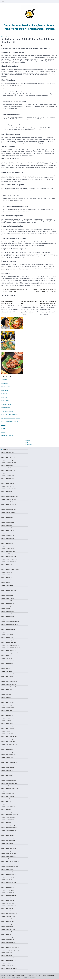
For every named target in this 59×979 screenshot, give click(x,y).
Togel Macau (28, 444)
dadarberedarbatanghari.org (8, 931)
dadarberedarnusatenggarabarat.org (10, 569)
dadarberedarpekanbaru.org (8, 929)
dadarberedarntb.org (6, 772)
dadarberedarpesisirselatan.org (8, 874)
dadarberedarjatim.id (6, 608)
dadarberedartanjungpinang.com (9, 499)
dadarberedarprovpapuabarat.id (9, 642)
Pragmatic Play (5, 407)
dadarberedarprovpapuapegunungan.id (10, 647)
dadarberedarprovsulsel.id (7, 660)
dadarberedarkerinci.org (7, 937)
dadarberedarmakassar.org (7, 520)
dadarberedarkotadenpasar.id (8, 686)
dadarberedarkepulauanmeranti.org (9, 911)
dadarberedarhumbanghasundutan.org (10, 788)
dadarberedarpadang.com (7, 483)
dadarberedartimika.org (7, 553)
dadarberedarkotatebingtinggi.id (9, 681)
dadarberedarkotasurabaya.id (8, 684)
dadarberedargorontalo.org (7, 530)
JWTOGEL (4, 380)
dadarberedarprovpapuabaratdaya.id (10, 645)
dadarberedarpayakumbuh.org (8, 895)
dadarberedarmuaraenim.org (8, 965)
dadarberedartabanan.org (7, 767)
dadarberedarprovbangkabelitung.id (10, 621)
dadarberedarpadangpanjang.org (9, 890)
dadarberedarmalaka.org (7, 822)
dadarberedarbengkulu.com (8, 494)
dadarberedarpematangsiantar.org (9, 848)
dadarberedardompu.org (7, 778)
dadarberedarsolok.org (6, 879)
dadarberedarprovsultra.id (7, 663)
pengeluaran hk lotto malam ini (9, 414)
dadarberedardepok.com (7, 467)
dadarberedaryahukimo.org (7, 796)
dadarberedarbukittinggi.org (8, 887)
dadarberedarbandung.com (8, 454)
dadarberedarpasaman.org (7, 869)
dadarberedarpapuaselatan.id (8, 650)
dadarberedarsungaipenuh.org (8, 957)
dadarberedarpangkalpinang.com (9, 501)
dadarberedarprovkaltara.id (8, 619)
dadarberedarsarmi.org (6, 765)
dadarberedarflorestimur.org (8, 785)
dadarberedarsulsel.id (6, 671)
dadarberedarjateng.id (6, 606)
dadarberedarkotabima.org (7, 801)
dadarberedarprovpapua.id (7, 639)
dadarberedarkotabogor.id (7, 702)
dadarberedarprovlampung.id (8, 626)
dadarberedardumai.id (6, 710)
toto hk (3, 428)
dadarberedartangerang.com (8, 470)
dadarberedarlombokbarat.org (8, 780)
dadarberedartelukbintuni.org (8, 806)
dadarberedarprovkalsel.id (7, 613)
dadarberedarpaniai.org (7, 725)
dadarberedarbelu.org (6, 811)
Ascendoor (19, 977)
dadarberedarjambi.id (6, 600)
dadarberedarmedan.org (7, 770)
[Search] (56, 2)
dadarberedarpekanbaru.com (8, 486)
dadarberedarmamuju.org (7, 533)
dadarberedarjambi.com (7, 491)
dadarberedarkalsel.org (7, 580)
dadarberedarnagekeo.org (7, 835)
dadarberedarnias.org (6, 564)
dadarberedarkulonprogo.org (8, 739)
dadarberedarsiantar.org (7, 843)
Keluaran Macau (5, 386)
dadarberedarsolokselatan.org (8, 882)
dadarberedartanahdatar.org (8, 884)
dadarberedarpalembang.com (8, 481)
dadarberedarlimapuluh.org (7, 864)
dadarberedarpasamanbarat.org (9, 871)
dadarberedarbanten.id (6, 587)
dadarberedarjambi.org (6, 955)
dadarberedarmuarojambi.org (8, 942)
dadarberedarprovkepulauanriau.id (9, 624)
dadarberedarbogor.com (7, 473)
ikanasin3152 (5, 45)
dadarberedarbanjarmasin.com (8, 504)
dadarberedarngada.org (7, 832)
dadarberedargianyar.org (7, 757)
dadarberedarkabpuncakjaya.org (9, 762)
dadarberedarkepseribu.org (8, 728)
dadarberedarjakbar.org (7, 715)
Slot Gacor (4, 393)
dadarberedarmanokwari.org (8, 551)
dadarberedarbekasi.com (7, 465)
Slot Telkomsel (5, 400)
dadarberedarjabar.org (6, 577)
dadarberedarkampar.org (7, 908)
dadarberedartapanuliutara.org (8, 556)
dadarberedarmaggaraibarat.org (9, 827)
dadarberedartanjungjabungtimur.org (10, 950)
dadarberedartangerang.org (8, 817)
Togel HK (27, 440)
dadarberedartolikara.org (7, 791)
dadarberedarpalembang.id (7, 699)
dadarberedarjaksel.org (7, 720)
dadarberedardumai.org (7, 926)
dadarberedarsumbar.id (7, 666)
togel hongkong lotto (7, 411)
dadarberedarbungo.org (7, 934)
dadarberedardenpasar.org (7, 535)
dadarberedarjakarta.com (7, 452)
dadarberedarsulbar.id (6, 658)
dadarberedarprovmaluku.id (8, 629)
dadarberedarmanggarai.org (8, 825)
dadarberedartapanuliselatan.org (9, 559)
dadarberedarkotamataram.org (8, 804)
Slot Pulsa (4, 397)
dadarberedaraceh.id (6, 582)
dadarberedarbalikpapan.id (7, 705)
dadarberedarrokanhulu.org (7, 921)
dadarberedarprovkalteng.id (8, 616)
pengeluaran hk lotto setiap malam (10, 418)
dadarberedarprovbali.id (7, 585)
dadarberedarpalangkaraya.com (9, 514)
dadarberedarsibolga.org (7, 851)
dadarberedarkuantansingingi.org (9, 913)
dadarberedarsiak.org (6, 924)
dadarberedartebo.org (6, 952)
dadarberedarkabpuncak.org (8, 754)
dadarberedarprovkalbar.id (7, 611)
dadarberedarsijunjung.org (7, 877)
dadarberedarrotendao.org (7, 838)
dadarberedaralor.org (6, 809)
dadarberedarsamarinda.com (8, 512)
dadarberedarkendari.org (7, 527)
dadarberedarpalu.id (6, 697)
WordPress (33, 977)
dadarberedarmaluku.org (7, 572)
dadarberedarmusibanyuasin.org (9, 968)
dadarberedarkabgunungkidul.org (9, 736)
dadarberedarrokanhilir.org (7, 918)
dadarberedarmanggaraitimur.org (9, 830)
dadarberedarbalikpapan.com (8, 509)
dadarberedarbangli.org (7, 752)
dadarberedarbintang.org (7, 749)
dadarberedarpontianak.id (7, 692)
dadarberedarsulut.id (6, 668)
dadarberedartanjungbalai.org (8, 853)
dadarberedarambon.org (7, 543)
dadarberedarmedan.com (7, 478)
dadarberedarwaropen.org (7, 793)
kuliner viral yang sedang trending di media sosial (48, 302)
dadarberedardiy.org (6, 731)
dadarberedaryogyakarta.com (8, 462)
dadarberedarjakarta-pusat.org (8, 718)
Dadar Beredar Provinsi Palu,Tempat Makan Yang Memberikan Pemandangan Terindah (29, 27)
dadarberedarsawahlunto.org (8, 897)
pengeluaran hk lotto (7, 435)
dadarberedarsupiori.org (7, 775)
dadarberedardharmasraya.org (8, 858)
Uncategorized (5, 36)
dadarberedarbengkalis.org (7, 900)
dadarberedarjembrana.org (7, 759)
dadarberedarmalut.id (6, 632)
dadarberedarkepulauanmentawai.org (10, 861)
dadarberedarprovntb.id (7, 634)
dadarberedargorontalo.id (7, 598)
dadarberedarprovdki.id (7, 595)
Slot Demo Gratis (6, 404)
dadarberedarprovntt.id (7, 637)
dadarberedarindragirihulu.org (8, 905)
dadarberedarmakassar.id (7, 707)
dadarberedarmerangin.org (7, 939)
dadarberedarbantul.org (7, 733)
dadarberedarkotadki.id (7, 679)
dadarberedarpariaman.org (7, 892)
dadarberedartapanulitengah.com (9, 561)
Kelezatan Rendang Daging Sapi (29, 302)
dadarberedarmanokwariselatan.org (9, 814)
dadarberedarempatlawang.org (8, 960)
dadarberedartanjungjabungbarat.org (10, 947)
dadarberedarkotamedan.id (7, 676)
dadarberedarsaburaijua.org (8, 840)
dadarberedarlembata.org (7, 819)
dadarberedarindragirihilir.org (8, 903)
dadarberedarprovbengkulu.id (8, 590)
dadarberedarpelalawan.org (8, 916)
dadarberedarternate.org (7, 546)
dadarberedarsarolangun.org (8, 944)
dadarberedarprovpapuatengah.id (9, 653)
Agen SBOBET (5, 390)
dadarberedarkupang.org (7, 540)
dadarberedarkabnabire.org (8, 712)
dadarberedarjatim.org (6, 574)
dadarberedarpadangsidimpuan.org (9, 845)
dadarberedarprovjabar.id (7, 603)
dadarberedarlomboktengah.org (9, 783)
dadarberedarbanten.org (7, 567)
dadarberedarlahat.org (6, 963)
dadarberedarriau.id (6, 655)
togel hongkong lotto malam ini (9, 421)
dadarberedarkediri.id (6, 593)
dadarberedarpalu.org (6, 525)
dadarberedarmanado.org (7, 522)
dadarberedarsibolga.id (7, 694)
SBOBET (27, 442)
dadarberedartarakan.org (7, 517)
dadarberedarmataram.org (7, 538)
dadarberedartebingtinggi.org (8, 856)
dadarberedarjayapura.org (7, 548)
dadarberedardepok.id (6, 689)
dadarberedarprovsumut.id (7, 673)
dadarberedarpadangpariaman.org (9, 866)
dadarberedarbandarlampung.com (9, 496)
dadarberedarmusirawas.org (8, 970)
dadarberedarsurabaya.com (8, 457)
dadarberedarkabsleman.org (8, 741)
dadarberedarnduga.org (7, 723)
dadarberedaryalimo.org (7, 798)
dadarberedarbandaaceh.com (8, 488)
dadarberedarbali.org (6, 746)
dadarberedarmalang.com (7, 475)
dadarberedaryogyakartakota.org (9, 744)
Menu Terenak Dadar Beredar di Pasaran (7, 302)
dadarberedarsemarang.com (8, 460)
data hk (3, 425)
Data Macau (4, 383)
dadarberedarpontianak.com (8, 507)
